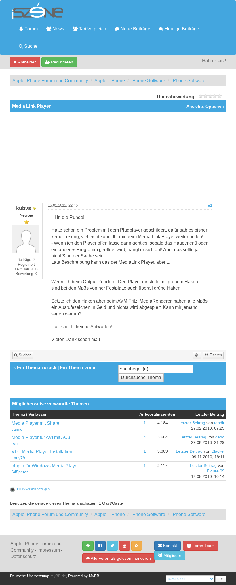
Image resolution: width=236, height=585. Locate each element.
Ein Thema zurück (36, 367)
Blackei (218, 451)
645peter (20, 472)
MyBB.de (58, 576)
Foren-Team (203, 545)
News (57, 28)
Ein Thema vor (76, 367)
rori (15, 443)
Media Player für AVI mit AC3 (41, 437)
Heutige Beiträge (181, 28)
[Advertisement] (118, 155)
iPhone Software (148, 80)
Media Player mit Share (35, 423)
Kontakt (169, 545)
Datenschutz (23, 556)
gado (219, 437)
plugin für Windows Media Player (45, 465)
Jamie (17, 429)
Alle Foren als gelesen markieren (120, 558)
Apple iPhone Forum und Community (50, 80)
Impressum (48, 550)
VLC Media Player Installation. (42, 451)
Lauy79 (18, 458)
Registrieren (61, 62)
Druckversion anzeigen (33, 489)
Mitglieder (171, 555)
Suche (30, 46)
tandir (219, 423)
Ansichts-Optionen (205, 106)
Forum (30, 28)
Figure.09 (215, 471)
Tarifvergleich (92, 28)
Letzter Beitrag (191, 423)
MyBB (94, 576)
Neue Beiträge (134, 28)
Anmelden (27, 62)
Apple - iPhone (109, 80)
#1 (210, 205)
